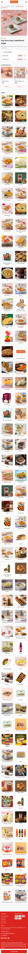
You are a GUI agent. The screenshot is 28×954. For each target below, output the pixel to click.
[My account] (26, 2)
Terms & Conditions (4, 916)
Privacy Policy (3, 917)
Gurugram (25, 943)
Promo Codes (3, 919)
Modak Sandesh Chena (19, 81)
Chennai (21, 942)
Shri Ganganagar (19, 946)
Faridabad (10, 943)
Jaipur (9, 945)
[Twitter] (6, 938)
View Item (7, 86)
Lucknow (16, 945)
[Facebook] (1, 938)
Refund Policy (3, 921)
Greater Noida (19, 943)
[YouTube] (5, 938)
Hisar (2, 945)
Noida (6, 946)
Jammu (12, 945)
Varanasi (2, 947)
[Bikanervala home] (14, 2)
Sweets (12, 6)
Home (2, 6)
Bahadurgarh (12, 942)
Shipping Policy (3, 922)
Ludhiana (20, 945)
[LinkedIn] (8, 938)
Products (7, 6)
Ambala (8, 942)
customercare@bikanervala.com (8, 933)
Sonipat (24, 946)
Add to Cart (15, 951)
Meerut (24, 945)
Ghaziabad (14, 943)
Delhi (6, 943)
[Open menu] (2, 2)
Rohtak (9, 946)
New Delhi (3, 946)
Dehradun (3, 943)
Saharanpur (13, 946)
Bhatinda (17, 942)
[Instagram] (3, 938)
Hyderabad (6, 945)
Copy (25, 55)
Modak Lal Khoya (5, 81)
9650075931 (4, 935)
